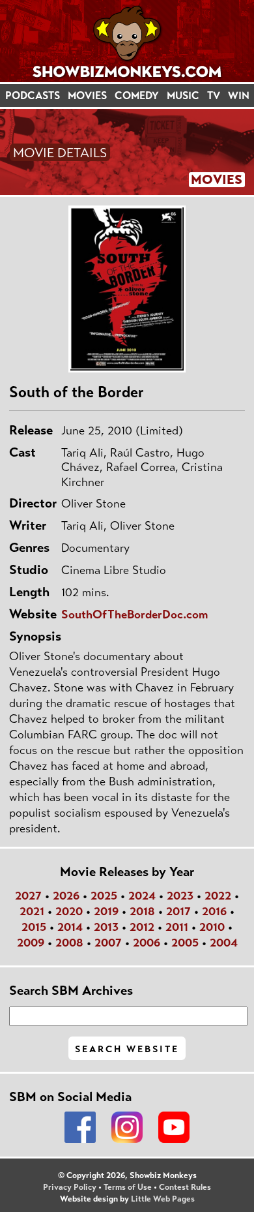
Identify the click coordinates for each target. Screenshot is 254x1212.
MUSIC (183, 95)
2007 (108, 942)
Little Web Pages (163, 1199)
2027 (28, 895)
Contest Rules (185, 1187)
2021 (32, 911)
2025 (104, 895)
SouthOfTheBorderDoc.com (134, 614)
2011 (176, 927)
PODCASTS (32, 95)
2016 (214, 911)
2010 (212, 927)
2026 (66, 895)
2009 (30, 942)
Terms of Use (128, 1187)
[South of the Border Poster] (127, 288)
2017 (178, 911)
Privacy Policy (69, 1187)
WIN (238, 95)
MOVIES (87, 95)
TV (213, 95)
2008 (69, 942)
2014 (70, 927)
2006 (146, 942)
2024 (142, 895)
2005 (185, 942)
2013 (106, 927)
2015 (33, 927)
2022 (218, 895)
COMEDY (137, 95)
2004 (224, 942)
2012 (142, 927)
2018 (142, 911)
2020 (69, 911)
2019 (106, 911)
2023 (180, 895)
